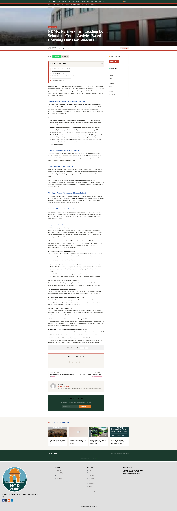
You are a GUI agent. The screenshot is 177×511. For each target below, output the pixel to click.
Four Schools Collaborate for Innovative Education (63, 68)
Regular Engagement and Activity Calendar (61, 71)
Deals (100, 1)
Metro (96, 1)
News (59, 1)
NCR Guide (50, 7)
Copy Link (66, 56)
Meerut (78, 4)
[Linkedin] (12, 500)
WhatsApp (57, 56)
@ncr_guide (137, 473)
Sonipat (83, 4)
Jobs (92, 1)
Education (83, 1)
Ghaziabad (73, 4)
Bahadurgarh (93, 4)
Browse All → (114, 61)
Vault (103, 1)
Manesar (87, 4)
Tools (125, 1)
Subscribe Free (85, 406)
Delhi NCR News (57, 7)
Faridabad (68, 4)
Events (73, 1)
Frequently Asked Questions (58, 80)
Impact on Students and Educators (59, 73)
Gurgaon (58, 4)
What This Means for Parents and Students (61, 78)
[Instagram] (6, 500)
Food (69, 1)
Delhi (54, 4)
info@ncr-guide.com (133, 471)
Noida (63, 4)
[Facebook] (3, 500)
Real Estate (64, 1)
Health (88, 1)
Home (111, 453)
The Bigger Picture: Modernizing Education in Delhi (63, 75)
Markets (77, 1)
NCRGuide (52, 1)
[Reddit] (9, 500)
